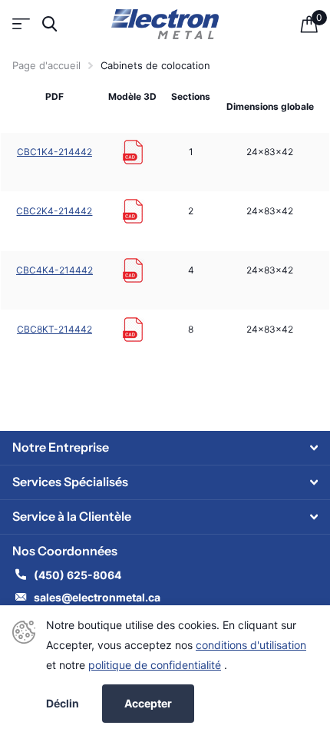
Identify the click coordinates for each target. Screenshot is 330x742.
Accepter (148, 703)
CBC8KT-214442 (54, 329)
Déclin (62, 703)
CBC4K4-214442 (54, 270)
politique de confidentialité (154, 664)
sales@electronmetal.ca (97, 597)
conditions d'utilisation (251, 644)
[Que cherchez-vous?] (49, 24)
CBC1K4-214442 (54, 151)
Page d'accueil (46, 65)
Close (165, 448)
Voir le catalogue (21, 24)
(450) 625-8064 (79, 574)
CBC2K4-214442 (54, 211)
